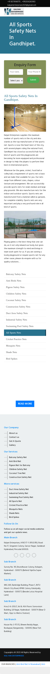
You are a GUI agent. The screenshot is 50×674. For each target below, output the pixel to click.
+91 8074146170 (14, 1)
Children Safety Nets (16, 293)
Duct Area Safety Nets (17, 313)
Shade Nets (11, 352)
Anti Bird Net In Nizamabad (28, 664)
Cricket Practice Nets (16, 339)
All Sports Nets (13, 332)
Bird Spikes (11, 358)
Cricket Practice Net (18, 505)
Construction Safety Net (20, 477)
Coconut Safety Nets (16, 300)
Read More (25, 404)
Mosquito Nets (13, 345)
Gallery (12, 445)
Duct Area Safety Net (19, 489)
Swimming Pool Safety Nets (19, 326)
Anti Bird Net (15, 461)
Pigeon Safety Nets (15, 287)
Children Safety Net (18, 469)
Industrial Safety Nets (16, 319)
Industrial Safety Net (18, 493)
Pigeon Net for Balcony (19, 465)
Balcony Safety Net (18, 457)
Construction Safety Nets (18, 306)
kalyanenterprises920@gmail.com (21, 5)
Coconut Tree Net (17, 473)
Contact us (14, 437)
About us (13, 433)
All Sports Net (15, 501)
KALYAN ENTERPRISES (14, 655)
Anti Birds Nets (13, 280)
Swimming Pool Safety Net (21, 497)
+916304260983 (28, 1)
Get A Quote (15, 441)
